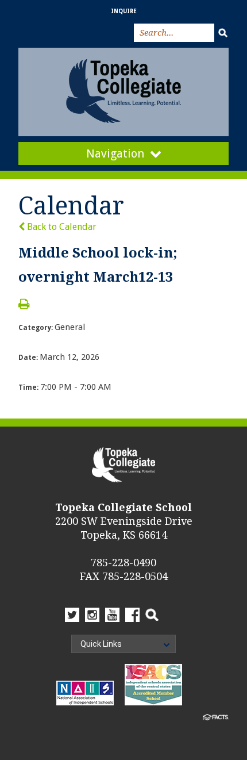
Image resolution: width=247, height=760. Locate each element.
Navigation (115, 153)
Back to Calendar (61, 226)
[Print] (23, 305)
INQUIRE (124, 11)
